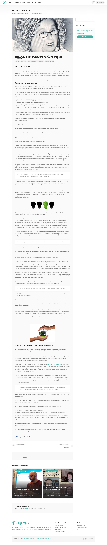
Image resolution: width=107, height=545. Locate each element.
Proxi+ (28, 2)
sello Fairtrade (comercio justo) (55, 364)
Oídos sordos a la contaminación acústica (27, 445)
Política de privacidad (29, 538)
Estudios (34, 2)
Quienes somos (59, 525)
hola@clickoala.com (80, 525)
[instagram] (90, 539)
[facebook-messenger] (88, 539)
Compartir (26, 436)
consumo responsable (32, 61)
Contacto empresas (60, 531)
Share (18, 436)
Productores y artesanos (61, 527)
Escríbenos (85, 36)
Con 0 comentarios (49, 61)
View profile (25, 457)
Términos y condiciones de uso (21, 539)
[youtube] (92, 539)
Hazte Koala (58, 529)
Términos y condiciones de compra (43, 538)
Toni (18, 61)
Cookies (44, 539)
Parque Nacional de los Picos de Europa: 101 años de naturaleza (56, 446)
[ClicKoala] (4, 2)
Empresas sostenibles (20, 2)
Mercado (11, 2)
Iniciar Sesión (101, 2)
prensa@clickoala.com (81, 527)
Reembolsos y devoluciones (35, 539)
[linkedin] (86, 539)
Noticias (40, 2)
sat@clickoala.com (80, 529)
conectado (28, 508)
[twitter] (84, 539)
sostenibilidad (40, 61)
